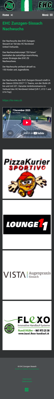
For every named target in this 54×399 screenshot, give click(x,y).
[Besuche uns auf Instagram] (26, 390)
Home (6, 15)
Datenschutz (27, 381)
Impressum (27, 379)
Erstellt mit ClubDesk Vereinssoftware (27, 369)
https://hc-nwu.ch (12, 100)
